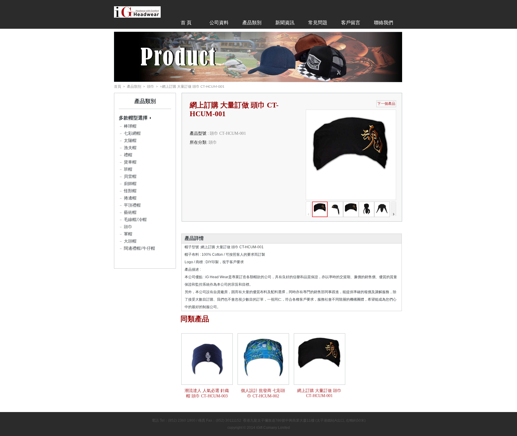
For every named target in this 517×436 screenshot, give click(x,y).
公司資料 (219, 22)
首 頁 (186, 22)
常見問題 (317, 22)
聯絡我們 (383, 22)
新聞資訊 (284, 22)
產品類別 (251, 22)
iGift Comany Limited (273, 428)
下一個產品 (386, 104)
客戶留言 (350, 22)
